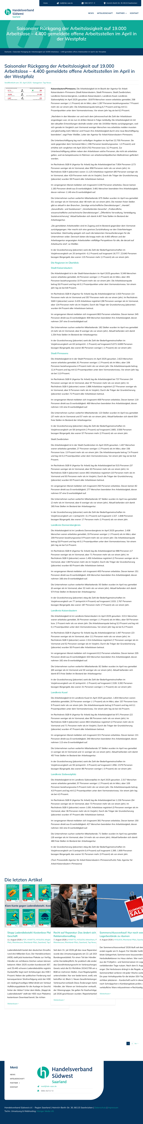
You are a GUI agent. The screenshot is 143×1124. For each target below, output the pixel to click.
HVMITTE (31, 940)
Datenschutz (100, 1107)
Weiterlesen (12, 1004)
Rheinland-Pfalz (30, 942)
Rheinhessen (17, 942)
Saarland (42, 942)
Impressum (112, 1107)
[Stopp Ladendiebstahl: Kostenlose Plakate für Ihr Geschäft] (37, 905)
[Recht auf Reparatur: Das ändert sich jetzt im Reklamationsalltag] (83, 905)
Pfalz (9, 942)
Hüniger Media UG (45, 1111)
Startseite (8, 52)
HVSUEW (40, 940)
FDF (24, 940)
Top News (47, 83)
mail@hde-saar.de (49, 1086)
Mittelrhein (90, 940)
